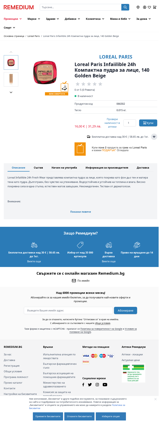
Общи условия (13, 371)
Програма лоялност (16, 376)
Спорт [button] (7, 27)
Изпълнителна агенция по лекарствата (58, 356)
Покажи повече (80, 211)
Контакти (9, 388)
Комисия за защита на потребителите (56, 393)
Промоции (11, 19)
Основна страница (14, 36)
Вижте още (33, 261)
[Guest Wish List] (149, 7)
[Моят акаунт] (145, 7)
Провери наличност (112, 122)
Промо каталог (13, 382)
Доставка (143, 167)
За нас (7, 354)
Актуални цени (129, 359)
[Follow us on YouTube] (104, 384)
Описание (18, 167)
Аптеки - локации (130, 354)
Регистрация (11, 365)
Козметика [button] (93, 19)
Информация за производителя (107, 167)
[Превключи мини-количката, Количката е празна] (154, 7)
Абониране (124, 310)
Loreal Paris (34, 36)
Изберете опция (111, 416)
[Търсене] (125, 7)
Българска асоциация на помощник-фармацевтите (58, 374)
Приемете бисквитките (47, 416)
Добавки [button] (70, 19)
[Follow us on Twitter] (89, 384)
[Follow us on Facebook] (82, 384)
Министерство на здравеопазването (53, 384)
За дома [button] (141, 19)
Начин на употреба (64, 167)
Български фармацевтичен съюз (59, 365)
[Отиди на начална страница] (18, 7)
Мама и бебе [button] (118, 19)
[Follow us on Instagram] (96, 384)
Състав (38, 167)
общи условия (101, 322)
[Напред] (11, 92)
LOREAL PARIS (115, 57)
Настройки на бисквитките (20, 393)
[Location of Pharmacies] (138, 7)
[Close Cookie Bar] (155, 399)
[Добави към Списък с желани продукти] (154, 137)
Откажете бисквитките (79, 416)
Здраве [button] (50, 19)
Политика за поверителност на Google (100, 328)
